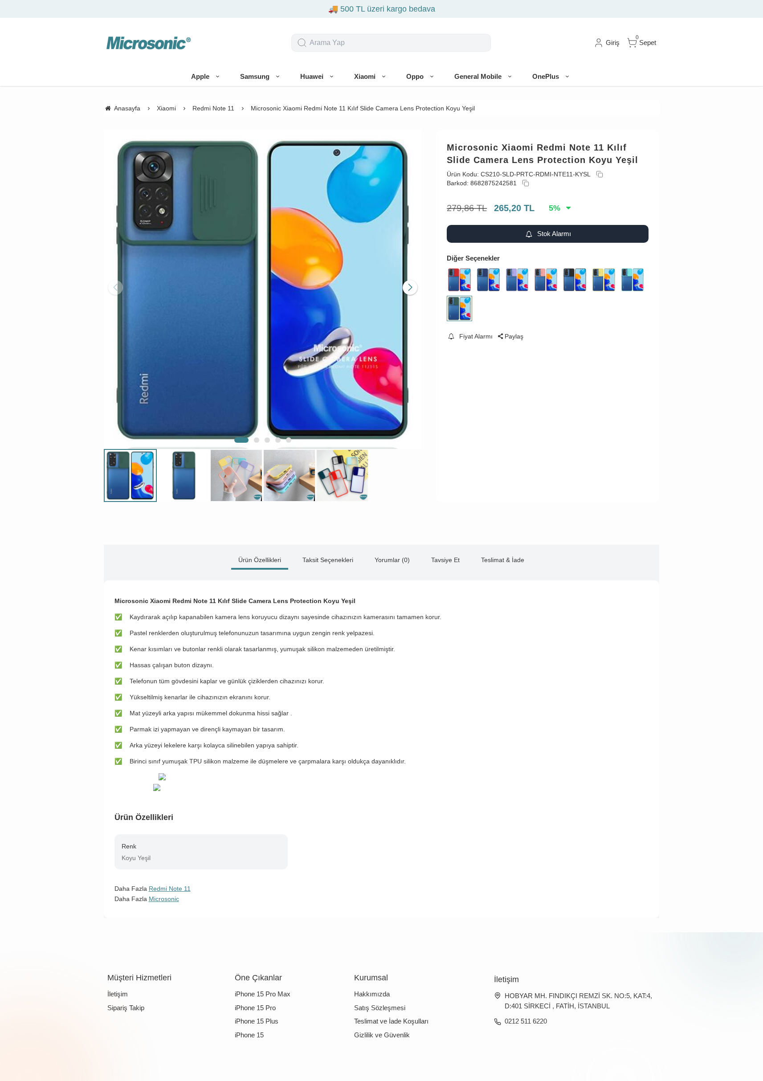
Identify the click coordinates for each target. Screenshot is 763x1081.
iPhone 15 (249, 1035)
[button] (241, 440)
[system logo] (148, 42)
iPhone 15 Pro (255, 1008)
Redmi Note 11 (170, 888)
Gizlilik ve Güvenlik (382, 1035)
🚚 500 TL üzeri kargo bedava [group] (371, 8)
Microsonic (164, 898)
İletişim (117, 994)
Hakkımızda (372, 994)
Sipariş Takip (125, 1008)
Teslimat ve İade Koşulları (391, 1021)
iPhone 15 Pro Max (262, 994)
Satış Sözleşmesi (379, 1008)
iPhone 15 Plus (256, 1021)
